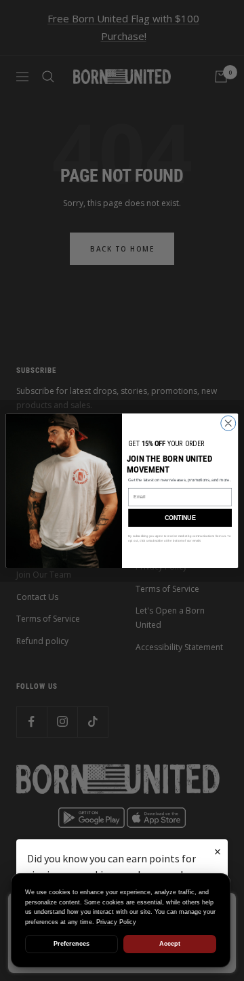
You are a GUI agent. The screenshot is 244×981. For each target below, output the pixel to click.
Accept (169, 943)
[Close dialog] (228, 423)
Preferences (71, 943)
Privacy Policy (116, 922)
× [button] (217, 851)
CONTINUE (180, 518)
